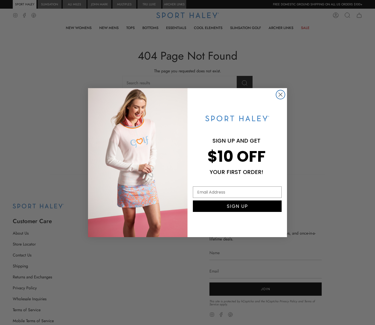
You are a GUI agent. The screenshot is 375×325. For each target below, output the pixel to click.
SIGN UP (237, 206)
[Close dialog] (280, 94)
